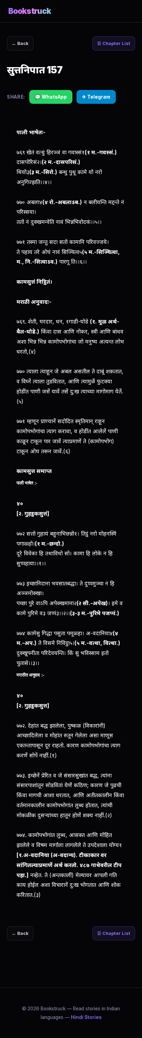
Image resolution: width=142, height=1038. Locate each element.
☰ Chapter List (113, 43)
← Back (20, 43)
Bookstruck (29, 11)
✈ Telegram (96, 97)
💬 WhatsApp (51, 97)
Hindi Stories (86, 1017)
